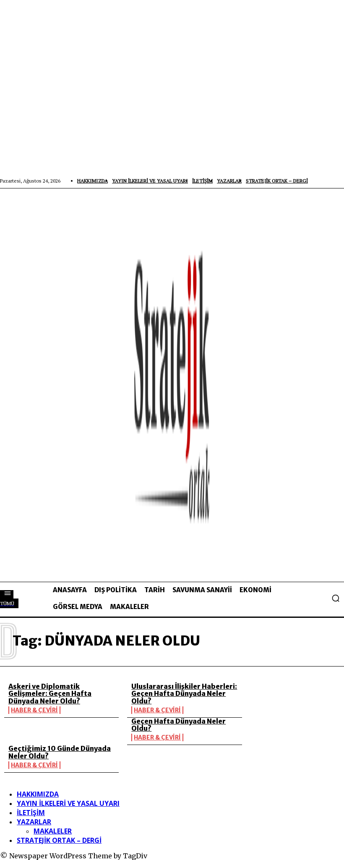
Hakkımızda (38, 794)
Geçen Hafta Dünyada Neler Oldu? (178, 725)
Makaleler (53, 831)
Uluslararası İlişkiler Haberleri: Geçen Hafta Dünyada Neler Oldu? (184, 693)
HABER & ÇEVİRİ (34, 710)
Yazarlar (34, 821)
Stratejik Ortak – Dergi (59, 840)
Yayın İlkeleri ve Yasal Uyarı (68, 803)
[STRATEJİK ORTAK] (172, 385)
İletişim (31, 812)
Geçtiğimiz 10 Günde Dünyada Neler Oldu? (59, 752)
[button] (335, 598)
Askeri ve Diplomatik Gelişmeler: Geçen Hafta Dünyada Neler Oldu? (49, 693)
